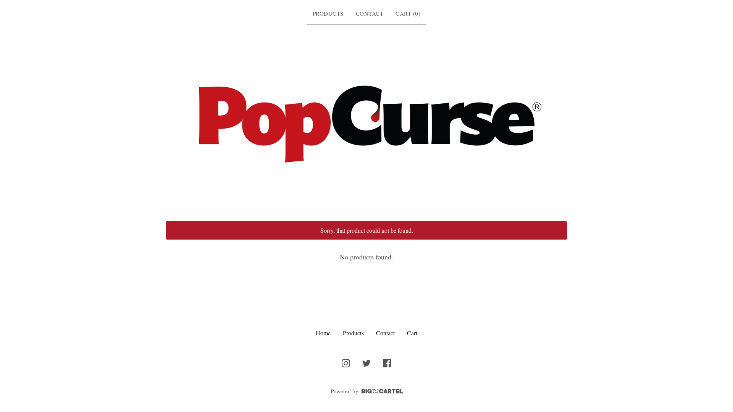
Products (328, 13)
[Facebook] (387, 363)
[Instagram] (346, 363)
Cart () (408, 13)
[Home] (366, 121)
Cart (412, 333)
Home (323, 333)
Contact (370, 13)
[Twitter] (366, 363)
